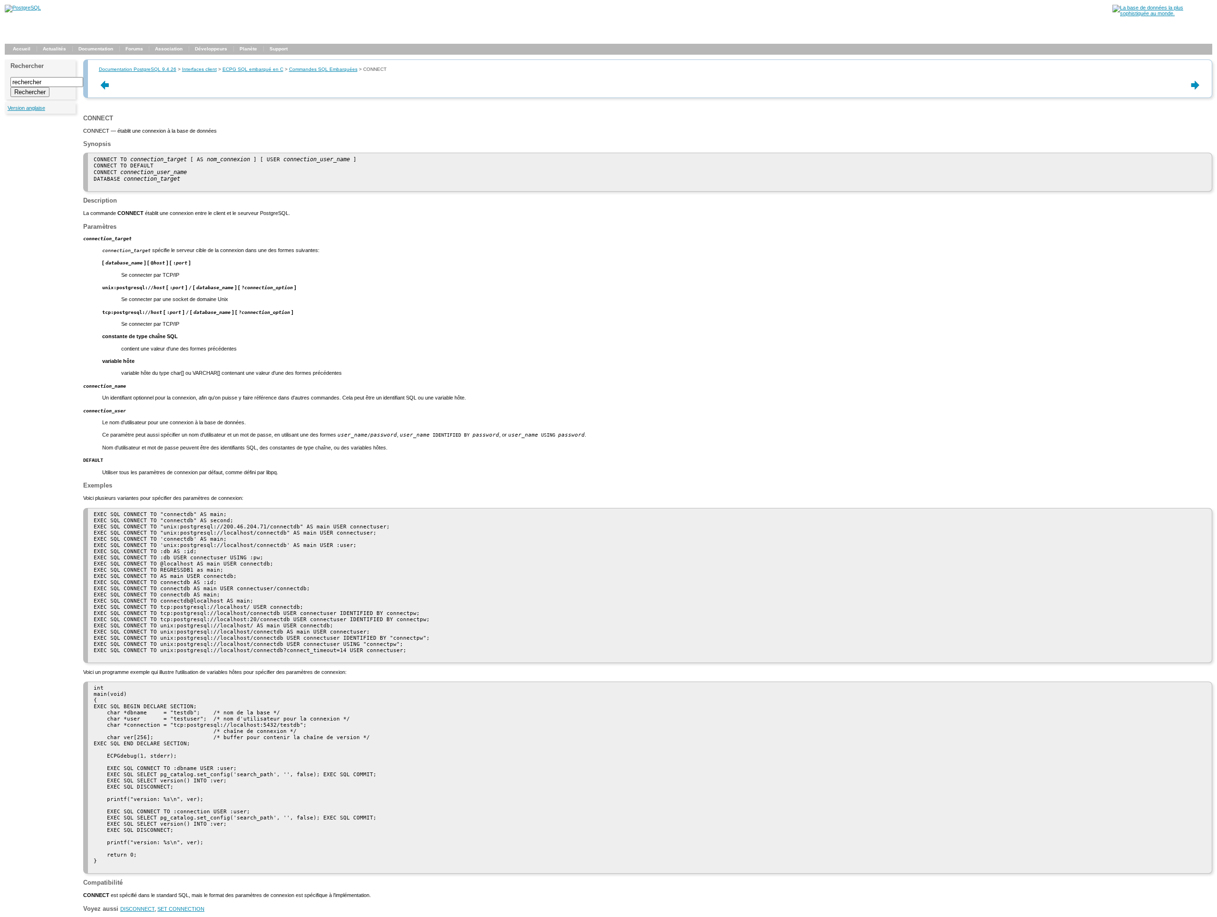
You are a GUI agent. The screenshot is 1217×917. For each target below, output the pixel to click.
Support (279, 48)
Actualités (54, 48)
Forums (134, 48)
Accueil (21, 48)
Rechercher (27, 65)
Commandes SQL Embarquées (323, 69)
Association (169, 48)
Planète (248, 48)
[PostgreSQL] (23, 7)
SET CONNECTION (180, 909)
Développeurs (211, 48)
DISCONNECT (137, 909)
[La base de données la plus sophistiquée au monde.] (1162, 13)
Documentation (95, 48)
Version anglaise (26, 108)
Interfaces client (199, 69)
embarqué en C (252, 69)
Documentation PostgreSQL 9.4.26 (137, 69)
